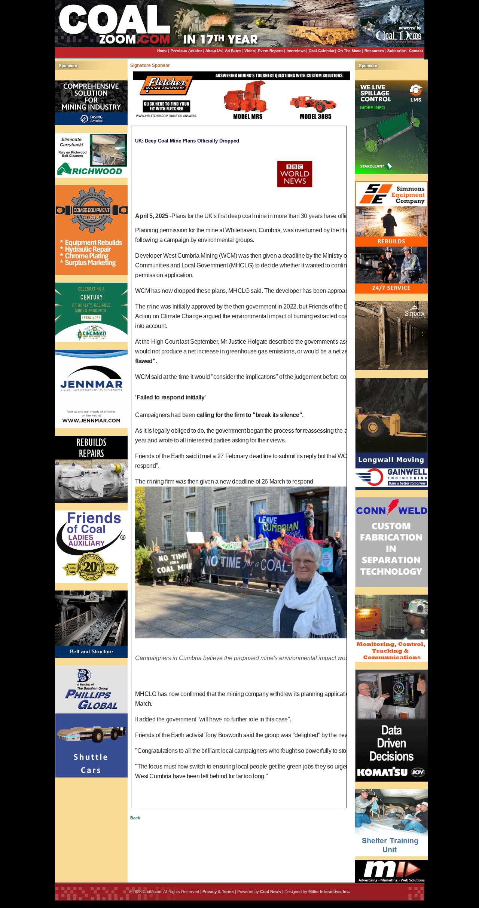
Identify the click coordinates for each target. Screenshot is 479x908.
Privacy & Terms (218, 891)
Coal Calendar (322, 51)
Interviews (296, 51)
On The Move (349, 51)
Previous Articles (186, 51)
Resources (374, 51)
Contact (416, 51)
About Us (213, 51)
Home (162, 51)
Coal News (270, 891)
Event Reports (271, 51)
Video (249, 51)
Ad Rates (233, 51)
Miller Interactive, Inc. (329, 891)
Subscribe (396, 51)
